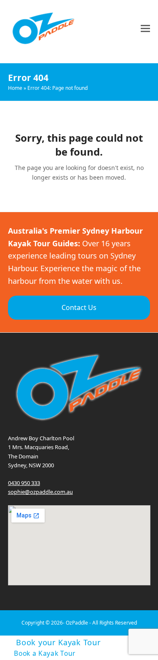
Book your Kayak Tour (58, 642)
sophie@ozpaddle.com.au (40, 492)
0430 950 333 (24, 483)
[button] (145, 28)
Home (15, 88)
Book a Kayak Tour (44, 653)
